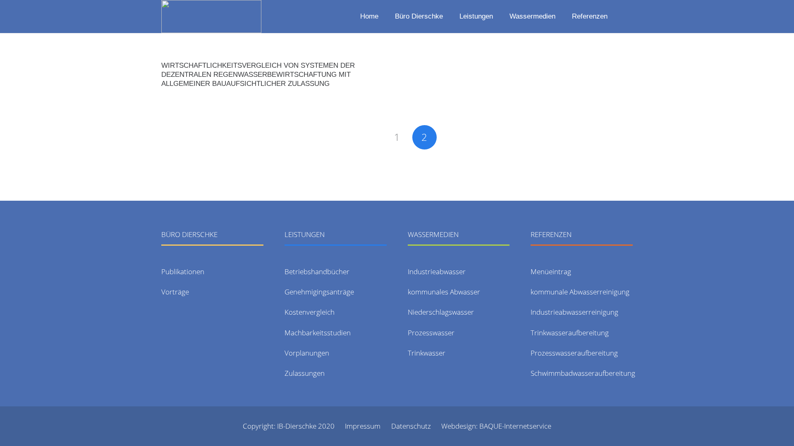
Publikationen (182, 271)
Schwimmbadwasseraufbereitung (583, 373)
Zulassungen (305, 373)
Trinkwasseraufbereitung (570, 332)
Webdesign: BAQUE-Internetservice (496, 426)
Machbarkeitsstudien (318, 332)
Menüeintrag (551, 271)
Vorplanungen (307, 353)
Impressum (362, 426)
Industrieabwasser (437, 271)
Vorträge (175, 292)
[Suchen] (627, 16)
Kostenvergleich (310, 312)
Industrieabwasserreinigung (574, 312)
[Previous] (369, 137)
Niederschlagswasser (441, 312)
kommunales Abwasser (444, 292)
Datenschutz (411, 426)
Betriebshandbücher (317, 271)
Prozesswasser (431, 332)
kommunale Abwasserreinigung (580, 292)
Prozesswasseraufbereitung (574, 353)
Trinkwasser (426, 353)
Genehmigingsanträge (319, 292)
